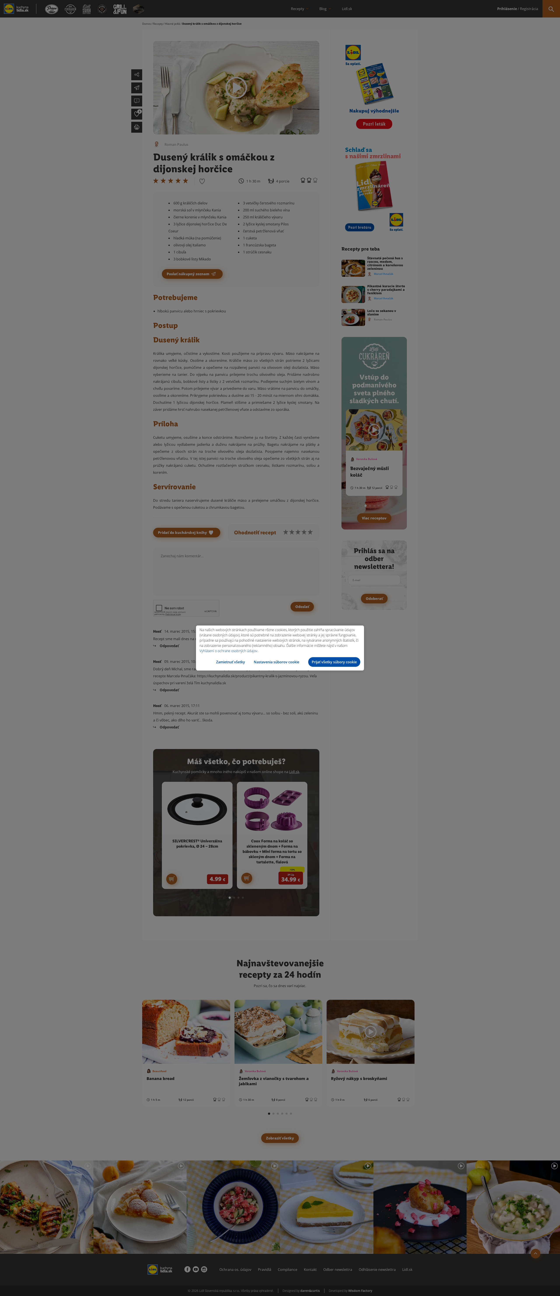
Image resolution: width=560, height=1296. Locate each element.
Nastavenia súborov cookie (276, 662)
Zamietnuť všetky (230, 662)
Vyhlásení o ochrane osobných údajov (228, 650)
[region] (280, 648)
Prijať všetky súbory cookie (334, 662)
